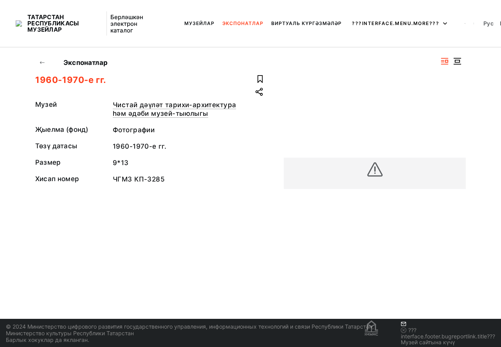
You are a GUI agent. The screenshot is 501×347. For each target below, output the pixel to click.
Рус (488, 23)
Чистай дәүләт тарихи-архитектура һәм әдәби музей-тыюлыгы (174, 109)
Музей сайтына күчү (428, 342)
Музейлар (199, 23)
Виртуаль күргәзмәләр (306, 23)
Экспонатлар (242, 23)
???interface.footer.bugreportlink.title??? (448, 333)
